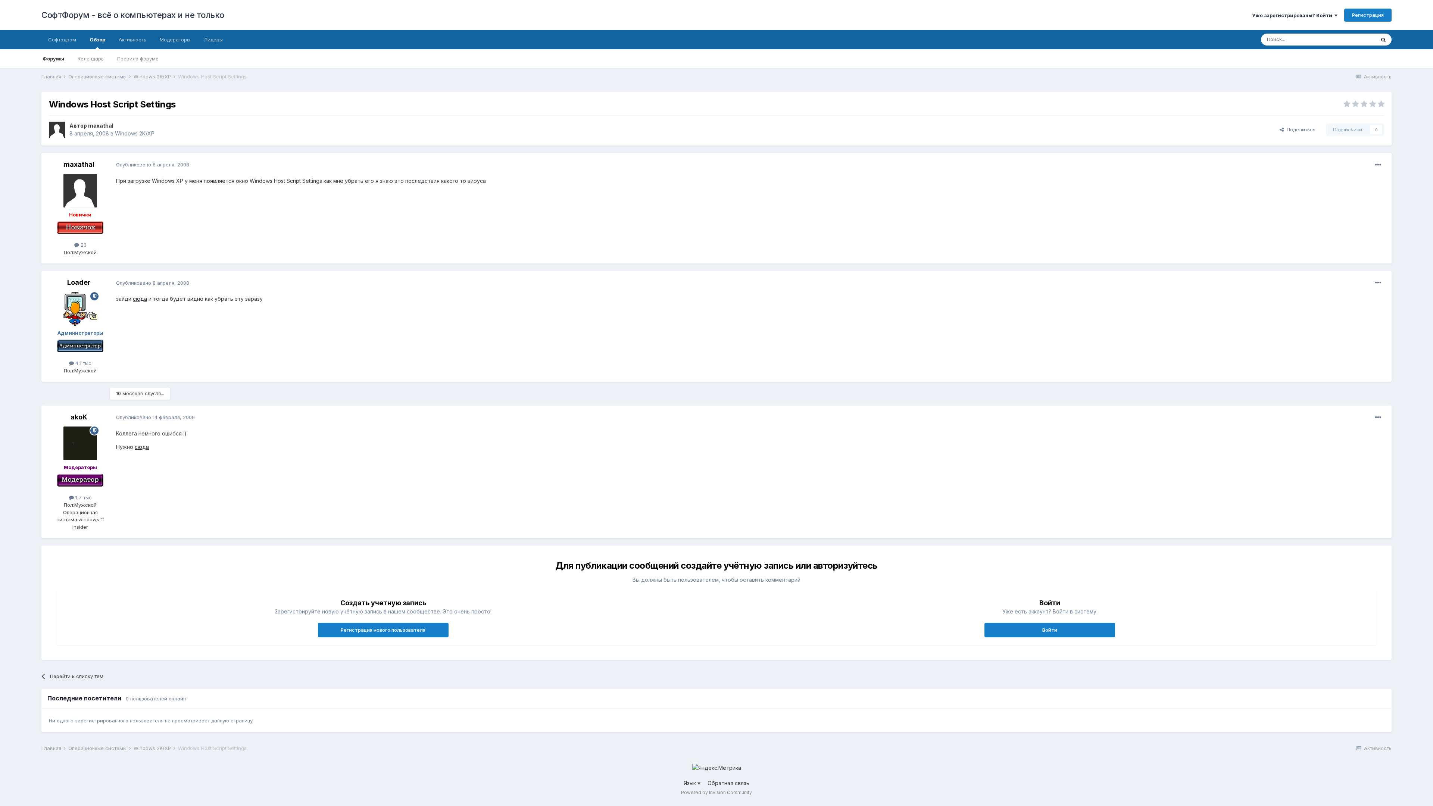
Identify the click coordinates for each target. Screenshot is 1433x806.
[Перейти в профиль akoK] (80, 443)
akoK (79, 417)
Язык (690, 783)
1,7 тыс (83, 497)
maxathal (100, 125)
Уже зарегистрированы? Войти (1293, 15)
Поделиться (1299, 129)
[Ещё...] (1378, 164)
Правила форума (138, 59)
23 (83, 245)
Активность (132, 40)
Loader (79, 282)
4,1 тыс (82, 363)
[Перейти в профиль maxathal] (57, 130)
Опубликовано (152, 165)
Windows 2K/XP (134, 133)
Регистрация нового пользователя (383, 630)
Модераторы (175, 40)
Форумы (53, 59)
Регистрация (1368, 15)
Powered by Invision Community (716, 792)
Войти (1049, 630)
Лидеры (213, 40)
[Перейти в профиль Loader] (80, 309)
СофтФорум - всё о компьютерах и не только (132, 15)
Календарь (91, 59)
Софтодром (62, 40)
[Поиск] (1383, 40)
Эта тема (1355, 39)
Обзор (97, 40)
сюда (140, 299)
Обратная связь (728, 783)
